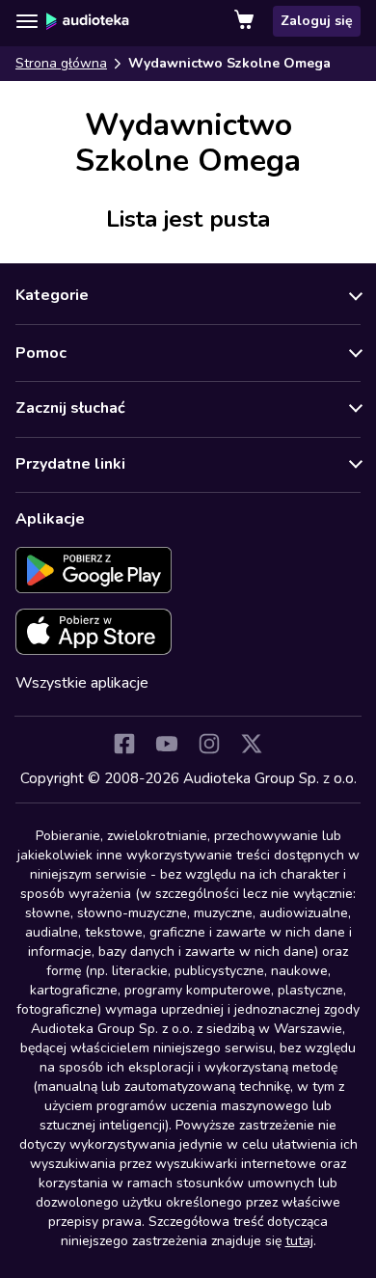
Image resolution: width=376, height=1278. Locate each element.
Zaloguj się (317, 21)
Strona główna (61, 63)
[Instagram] (209, 743)
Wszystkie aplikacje (81, 682)
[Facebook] (124, 743)
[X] (251, 743)
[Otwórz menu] (27, 21)
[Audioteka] (87, 21)
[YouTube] (166, 743)
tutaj (299, 1241)
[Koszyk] (245, 21)
